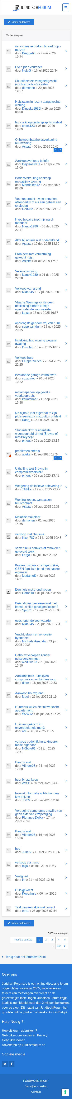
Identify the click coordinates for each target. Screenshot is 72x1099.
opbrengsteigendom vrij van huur (37, 323)
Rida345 (28, 292)
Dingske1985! (31, 108)
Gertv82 (27, 209)
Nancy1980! (30, 226)
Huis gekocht (24, 890)
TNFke (26, 489)
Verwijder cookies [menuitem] (36, 1086)
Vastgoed (21, 876)
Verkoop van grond (28, 288)
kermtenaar (29, 399)
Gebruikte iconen (13, 1040)
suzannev (28, 378)
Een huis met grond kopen (33, 589)
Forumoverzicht (36, 1080)
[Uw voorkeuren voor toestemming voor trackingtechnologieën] (65, 1092)
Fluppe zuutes (31, 361)
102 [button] (59, 946)
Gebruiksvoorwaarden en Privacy (24, 1035)
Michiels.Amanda (34, 641)
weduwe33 (29, 662)
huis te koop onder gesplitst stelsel (38, 122)
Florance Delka (32, 817)
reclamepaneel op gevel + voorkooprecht (32, 394)
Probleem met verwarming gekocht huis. (33, 255)
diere (25, 682)
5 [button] (65, 939)
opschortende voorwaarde (33, 620)
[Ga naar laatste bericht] (66, 52)
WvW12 (27, 714)
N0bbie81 (29, 748)
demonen (28, 87)
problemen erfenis (27, 451)
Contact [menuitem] (36, 1091)
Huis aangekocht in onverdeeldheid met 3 (30, 726)
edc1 (25, 910)
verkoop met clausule (29, 534)
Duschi (27, 347)
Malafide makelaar (27, 517)
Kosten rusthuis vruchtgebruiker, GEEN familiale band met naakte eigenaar (37, 569)
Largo (26, 555)
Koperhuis (29, 893)
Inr (24, 879)
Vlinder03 (28, 765)
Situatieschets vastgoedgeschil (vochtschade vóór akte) (36, 82)
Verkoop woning (26, 271)
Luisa (26, 312)
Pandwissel (23, 762)
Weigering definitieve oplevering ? (38, 486)
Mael (25, 696)
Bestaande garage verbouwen (35, 375)
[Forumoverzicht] (32, 8)
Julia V (26, 852)
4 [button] (58, 939)
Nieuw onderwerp (21, 22)
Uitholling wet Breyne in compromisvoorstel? (31, 470)
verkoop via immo (27, 862)
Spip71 (27, 610)
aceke (26, 454)
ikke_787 (28, 537)
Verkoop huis (24, 357)
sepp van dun (31, 326)
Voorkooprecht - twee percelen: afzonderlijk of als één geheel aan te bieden (38, 202)
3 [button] (52, 939)
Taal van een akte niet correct (35, 907)
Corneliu (28, 593)
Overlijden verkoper (28, 67)
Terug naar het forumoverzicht (25, 957)
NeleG (26, 70)
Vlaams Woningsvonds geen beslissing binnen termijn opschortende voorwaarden (34, 306)
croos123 (28, 125)
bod (17, 848)
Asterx (26, 146)
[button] (65, 946)
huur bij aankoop (26, 779)
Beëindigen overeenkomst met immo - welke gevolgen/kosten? (36, 605)
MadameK (29, 575)
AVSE (26, 783)
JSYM (26, 800)
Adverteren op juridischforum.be (23, 1045)
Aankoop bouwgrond (29, 693)
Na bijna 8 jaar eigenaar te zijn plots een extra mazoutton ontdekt (38, 414)
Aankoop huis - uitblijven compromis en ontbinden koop (35, 677)
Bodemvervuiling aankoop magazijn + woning (33, 179)
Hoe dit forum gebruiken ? (19, 1030)
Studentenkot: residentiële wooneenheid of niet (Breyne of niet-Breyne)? (36, 434)
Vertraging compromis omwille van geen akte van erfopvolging (38, 812)
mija (25, 866)
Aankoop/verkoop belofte (32, 160)
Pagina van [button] (23, 939)
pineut (26, 440)
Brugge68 (29, 53)
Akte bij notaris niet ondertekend (37, 240)
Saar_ (26, 419)
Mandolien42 (31, 185)
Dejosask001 (31, 164)
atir (24, 731)
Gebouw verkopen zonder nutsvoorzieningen (32, 657)
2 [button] (46, 939)
